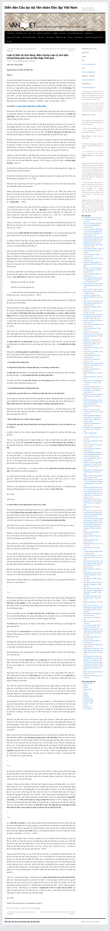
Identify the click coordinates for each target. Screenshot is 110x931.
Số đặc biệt (10, 33)
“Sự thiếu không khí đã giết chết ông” (93, 551)
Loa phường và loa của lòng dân (92, 448)
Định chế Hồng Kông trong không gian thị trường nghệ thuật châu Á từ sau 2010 (93, 454)
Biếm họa (41, 37)
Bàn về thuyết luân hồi (89, 373)
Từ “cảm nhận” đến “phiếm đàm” (92, 637)
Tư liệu (55, 33)
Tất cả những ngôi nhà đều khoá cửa (93, 303)
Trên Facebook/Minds (29, 37)
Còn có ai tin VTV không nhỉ (91, 359)
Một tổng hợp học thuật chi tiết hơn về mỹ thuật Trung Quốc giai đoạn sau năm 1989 (93, 316)
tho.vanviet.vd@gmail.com (88, 72)
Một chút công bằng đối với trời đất (93, 320)
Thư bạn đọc (50, 37)
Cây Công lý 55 (88, 301)
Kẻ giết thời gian (88, 388)
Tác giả (9, 41)
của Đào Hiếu (89, 602)
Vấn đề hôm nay (21, 33)
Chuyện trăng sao (88, 547)
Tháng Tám (86, 340)
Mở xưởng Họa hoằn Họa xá (91, 344)
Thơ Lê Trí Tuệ (87, 289)
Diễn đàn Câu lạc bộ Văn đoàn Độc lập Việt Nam (41, 7)
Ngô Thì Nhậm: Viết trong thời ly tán (93, 613)
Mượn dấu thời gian (89, 701)
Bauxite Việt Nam (88, 683)
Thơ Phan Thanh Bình (89, 377)
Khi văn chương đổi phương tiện (92, 274)
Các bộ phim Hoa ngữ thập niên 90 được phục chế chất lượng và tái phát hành (93, 514)
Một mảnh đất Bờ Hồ (89, 297)
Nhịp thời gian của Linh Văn (91, 543)
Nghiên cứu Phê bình (44, 33)
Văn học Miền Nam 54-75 (75, 33)
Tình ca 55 (86, 410)
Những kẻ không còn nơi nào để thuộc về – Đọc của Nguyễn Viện (93, 481)
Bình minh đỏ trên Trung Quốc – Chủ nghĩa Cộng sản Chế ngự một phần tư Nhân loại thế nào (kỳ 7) (93, 607)
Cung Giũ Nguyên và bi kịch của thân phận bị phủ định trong (93, 239)
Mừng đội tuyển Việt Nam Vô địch (92, 258)
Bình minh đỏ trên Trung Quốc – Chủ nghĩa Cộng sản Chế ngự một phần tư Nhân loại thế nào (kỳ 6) (93, 631)
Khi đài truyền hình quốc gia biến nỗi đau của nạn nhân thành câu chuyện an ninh (93, 402)
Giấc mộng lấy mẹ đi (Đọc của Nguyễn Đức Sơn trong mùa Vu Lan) (93, 279)
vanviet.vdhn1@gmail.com (88, 87)
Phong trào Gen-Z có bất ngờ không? (93, 291)
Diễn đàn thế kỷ (88, 689)
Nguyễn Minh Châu (89, 569)
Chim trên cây (87, 510)
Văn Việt (32, 61)
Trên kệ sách (79, 37)
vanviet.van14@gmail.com (88, 64)
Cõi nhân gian (87, 217)
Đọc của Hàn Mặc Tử (92, 640)
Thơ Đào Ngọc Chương (90, 307)
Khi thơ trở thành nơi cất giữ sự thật (93, 644)
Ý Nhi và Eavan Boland (90, 328)
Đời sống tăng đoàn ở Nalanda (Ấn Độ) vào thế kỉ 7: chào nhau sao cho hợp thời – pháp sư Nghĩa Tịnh (93, 417)
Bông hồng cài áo (88, 507)
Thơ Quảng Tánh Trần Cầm (91, 540)
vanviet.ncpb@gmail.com (88, 80)
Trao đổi (70, 37)
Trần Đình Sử (87, 706)
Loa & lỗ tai (87, 386)
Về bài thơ (91, 411)
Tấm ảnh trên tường (89, 466)
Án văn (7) (86, 295)
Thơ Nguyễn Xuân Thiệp (90, 578)
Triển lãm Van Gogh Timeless (91, 369)
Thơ (34, 33)
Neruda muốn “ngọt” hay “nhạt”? (92, 458)
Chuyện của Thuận (88, 536)
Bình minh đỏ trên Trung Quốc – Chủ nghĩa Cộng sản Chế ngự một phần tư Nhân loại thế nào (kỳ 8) (93, 590)
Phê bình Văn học (88, 703)
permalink (37, 908)
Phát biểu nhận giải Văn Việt (94, 37)
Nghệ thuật (89, 33)
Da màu (86, 685)
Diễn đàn (86, 687)
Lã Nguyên (86, 697)
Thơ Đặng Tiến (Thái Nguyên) (91, 423)
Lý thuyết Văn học (88, 699)
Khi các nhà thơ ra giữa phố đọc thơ (93, 324)
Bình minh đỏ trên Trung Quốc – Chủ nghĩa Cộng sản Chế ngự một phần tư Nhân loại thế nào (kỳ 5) (93, 650)
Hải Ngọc (86, 693)
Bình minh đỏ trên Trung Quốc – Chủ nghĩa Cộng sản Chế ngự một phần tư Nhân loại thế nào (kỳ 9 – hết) (93, 563)
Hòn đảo (86, 332)
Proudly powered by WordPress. (92, 921)
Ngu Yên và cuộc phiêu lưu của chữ (93, 311)
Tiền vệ (85, 705)
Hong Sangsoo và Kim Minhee (91, 390)
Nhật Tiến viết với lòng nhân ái (91, 532)
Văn (29, 33)
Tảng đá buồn (87, 342)
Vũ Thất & (90, 219)
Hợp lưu (86, 695)
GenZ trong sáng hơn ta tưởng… (92, 254)
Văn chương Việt (88, 708)
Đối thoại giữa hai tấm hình (90, 675)
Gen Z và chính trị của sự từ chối (92, 444)
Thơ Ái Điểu (87, 499)
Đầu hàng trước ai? (88, 406)
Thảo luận (62, 33)
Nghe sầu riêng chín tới (89, 621)
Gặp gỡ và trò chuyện (13, 37)
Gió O (85, 691)
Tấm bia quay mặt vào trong (91, 441)
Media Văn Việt (61, 37)
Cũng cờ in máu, (92, 495)
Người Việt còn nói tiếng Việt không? (93, 672)
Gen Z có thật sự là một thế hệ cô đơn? (93, 351)
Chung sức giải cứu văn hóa (91, 347)
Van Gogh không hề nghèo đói (91, 355)
